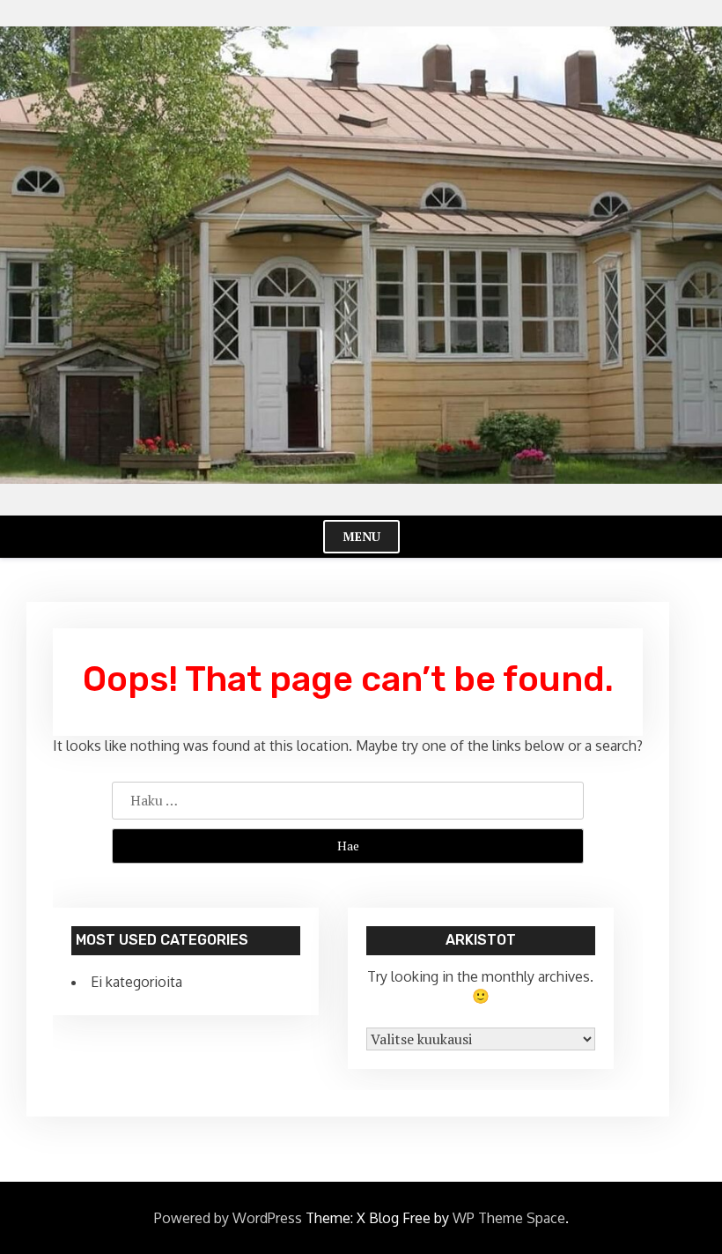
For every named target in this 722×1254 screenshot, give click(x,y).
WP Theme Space (509, 1218)
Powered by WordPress (228, 1218)
